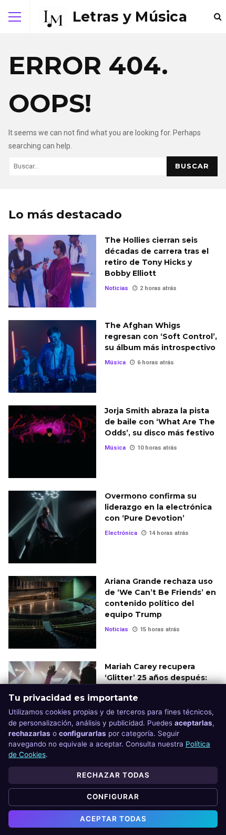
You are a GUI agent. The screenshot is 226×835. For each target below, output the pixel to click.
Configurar (113, 796)
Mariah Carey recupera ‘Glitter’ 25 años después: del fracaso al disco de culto (156, 683)
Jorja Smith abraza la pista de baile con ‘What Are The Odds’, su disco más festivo (52, 441)
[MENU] (14, 17)
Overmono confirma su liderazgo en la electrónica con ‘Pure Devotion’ (52, 527)
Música (115, 362)
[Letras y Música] (112, 17)
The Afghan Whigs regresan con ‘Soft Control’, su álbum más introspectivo (52, 356)
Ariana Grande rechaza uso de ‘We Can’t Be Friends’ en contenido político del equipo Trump (52, 612)
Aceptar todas (113, 818)
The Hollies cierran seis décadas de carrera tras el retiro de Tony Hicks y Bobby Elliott (52, 271)
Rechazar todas (113, 775)
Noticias (116, 288)
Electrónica (121, 533)
